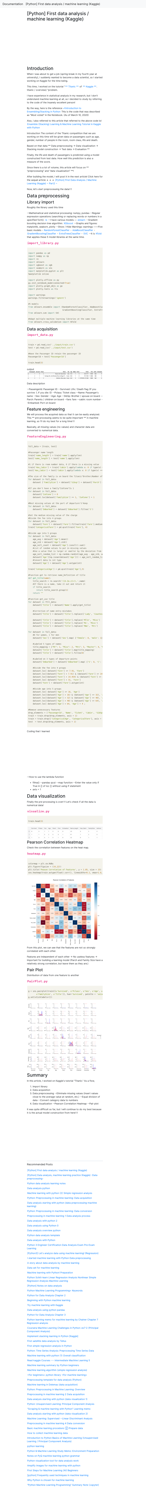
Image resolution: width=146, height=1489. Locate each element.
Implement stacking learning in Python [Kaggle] (52, 1336)
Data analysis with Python (41, 1240)
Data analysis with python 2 (42, 1220)
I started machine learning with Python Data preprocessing (59, 1258)
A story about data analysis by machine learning (53, 1262)
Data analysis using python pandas (46, 1309)
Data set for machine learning (43, 1267)
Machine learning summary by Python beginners (53, 1365)
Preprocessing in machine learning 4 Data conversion (56, 1423)
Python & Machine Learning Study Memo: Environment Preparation (63, 1451)
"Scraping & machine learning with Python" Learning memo (59, 1408)
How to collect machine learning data (47, 1433)
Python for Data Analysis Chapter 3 (46, 1314)
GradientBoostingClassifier (41, 233)
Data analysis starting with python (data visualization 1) (57, 1399)
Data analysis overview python (43, 1230)
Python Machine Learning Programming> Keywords (55, 1290)
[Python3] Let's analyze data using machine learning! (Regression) (63, 1253)
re (46, 219)
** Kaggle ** (89, 86)
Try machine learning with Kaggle (45, 1305)
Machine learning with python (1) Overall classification (56, 1355)
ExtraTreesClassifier (69, 233)
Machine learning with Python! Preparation (50, 1272)
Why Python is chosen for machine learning (50, 1480)
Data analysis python (38, 1188)
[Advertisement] (118, 340)
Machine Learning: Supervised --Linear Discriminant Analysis (59, 1418)
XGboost (68, 223)
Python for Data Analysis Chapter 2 (46, 1295)
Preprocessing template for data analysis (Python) (54, 1379)
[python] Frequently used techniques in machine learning (57, 1475)
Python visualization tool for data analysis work (53, 1460)
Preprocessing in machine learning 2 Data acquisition (56, 1394)
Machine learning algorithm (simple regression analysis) (57, 1370)
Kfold (99, 233)
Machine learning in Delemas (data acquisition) (52, 1384)
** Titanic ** (72, 86)
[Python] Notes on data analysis (44, 1285)
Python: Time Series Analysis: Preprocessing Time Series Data (60, 1350)
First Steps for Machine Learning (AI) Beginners (52, 1470)
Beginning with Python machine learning (48, 1300)
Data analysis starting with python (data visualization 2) (57, 1413)
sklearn (81, 219)
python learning (35, 1446)
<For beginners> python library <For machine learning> (57, 1374)
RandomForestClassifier (56, 230)
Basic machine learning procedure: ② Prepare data (55, 1428)
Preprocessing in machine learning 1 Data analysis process (58, 1215)
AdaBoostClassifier (82, 230)
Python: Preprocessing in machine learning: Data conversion (59, 1211)
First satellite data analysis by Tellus (46, 1341)
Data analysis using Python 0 (42, 1225)
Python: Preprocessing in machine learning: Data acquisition (59, 1197)
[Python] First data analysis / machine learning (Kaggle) (63, 4)
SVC (85, 233)
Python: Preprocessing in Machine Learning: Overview (56, 1389)
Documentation (13, 4)
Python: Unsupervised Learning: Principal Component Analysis (60, 1404)
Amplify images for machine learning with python (53, 1465)
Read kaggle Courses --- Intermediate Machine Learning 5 (58, 1360)
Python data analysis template (43, 1235)
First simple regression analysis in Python (49, 1345)
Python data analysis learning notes (46, 1183)
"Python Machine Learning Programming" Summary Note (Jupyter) (63, 1484)
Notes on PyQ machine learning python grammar (53, 1455)
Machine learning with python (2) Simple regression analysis (59, 1193)
